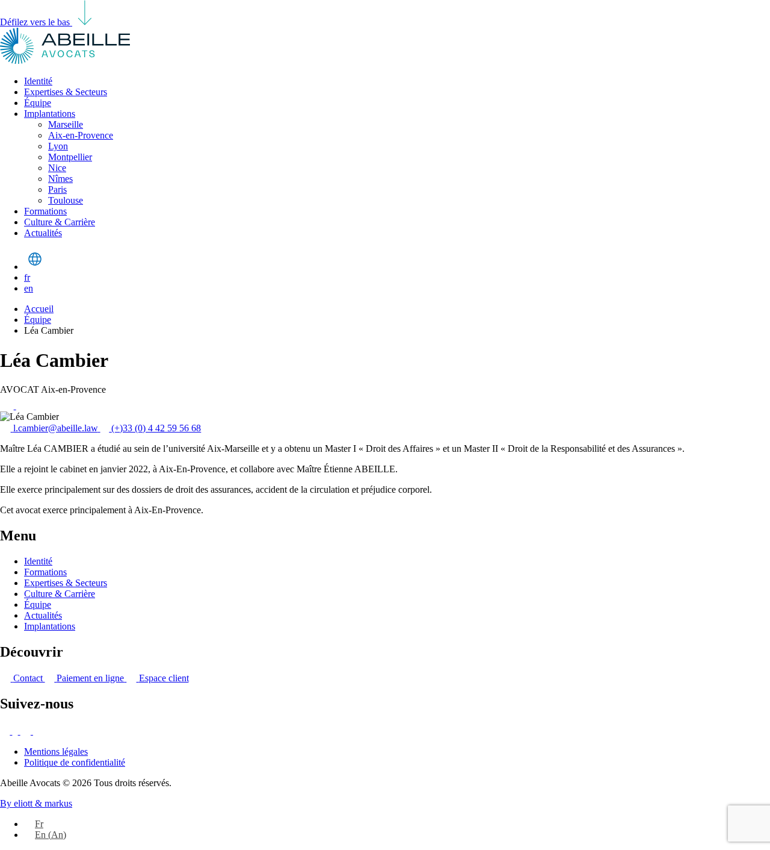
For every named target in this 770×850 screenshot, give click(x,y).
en (28, 288)
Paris (57, 189)
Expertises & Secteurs (65, 92)
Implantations (49, 113)
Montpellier (70, 157)
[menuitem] (33, 824)
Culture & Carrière (59, 222)
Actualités (43, 233)
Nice (57, 168)
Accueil (39, 309)
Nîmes (60, 178)
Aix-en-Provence (80, 135)
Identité (38, 81)
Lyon (58, 146)
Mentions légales (56, 751)
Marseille (65, 124)
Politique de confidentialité (74, 762)
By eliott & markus (36, 803)
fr (27, 277)
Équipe (37, 103)
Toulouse (65, 200)
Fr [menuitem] (39, 824)
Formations (45, 211)
